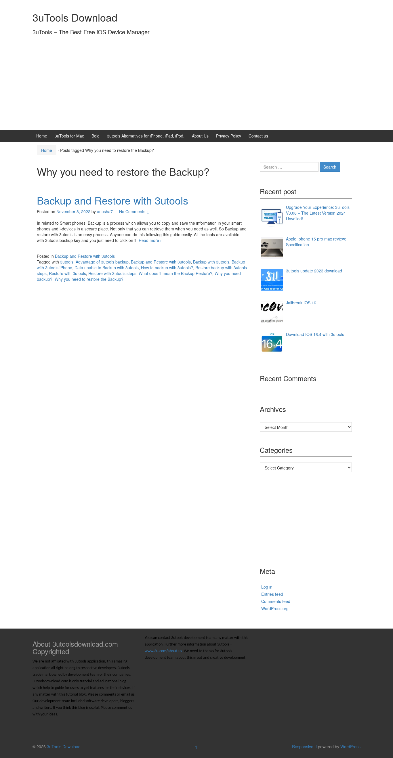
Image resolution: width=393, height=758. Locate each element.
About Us (200, 136)
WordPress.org (275, 608)
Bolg (95, 136)
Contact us (258, 136)
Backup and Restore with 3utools (112, 200)
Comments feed (275, 601)
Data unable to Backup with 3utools (107, 267)
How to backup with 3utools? (167, 267)
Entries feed (272, 594)
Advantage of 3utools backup (102, 262)
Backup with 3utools (211, 262)
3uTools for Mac (69, 136)
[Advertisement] (196, 86)
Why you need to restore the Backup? (89, 279)
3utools (66, 262)
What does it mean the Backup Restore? (175, 273)
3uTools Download (75, 17)
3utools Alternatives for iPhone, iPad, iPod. (145, 136)
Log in (266, 587)
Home (41, 136)
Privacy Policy (228, 136)
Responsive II (304, 746)
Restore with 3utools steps (112, 273)
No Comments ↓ (134, 211)
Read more (150, 240)
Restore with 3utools (67, 273)
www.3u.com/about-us (163, 651)
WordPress (350, 746)
